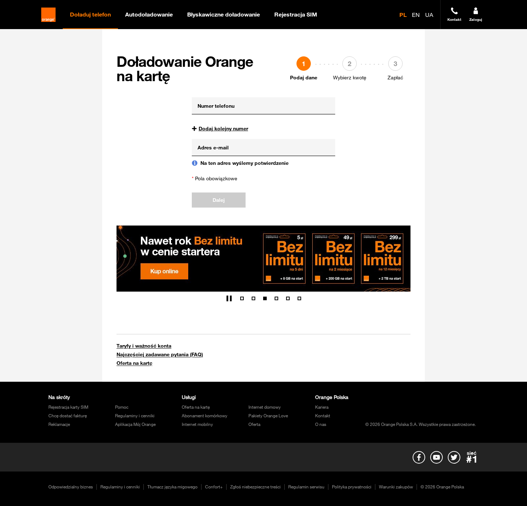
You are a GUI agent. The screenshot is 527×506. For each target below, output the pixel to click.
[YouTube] (436, 457)
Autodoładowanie (149, 14)
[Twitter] (454, 457)
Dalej (219, 200)
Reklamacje (59, 424)
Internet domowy (264, 406)
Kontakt (322, 415)
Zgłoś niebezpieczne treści (255, 486)
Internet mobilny (197, 424)
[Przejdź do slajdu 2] (253, 298)
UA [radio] (429, 14)
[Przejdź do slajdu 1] (242, 298)
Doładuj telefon (90, 14)
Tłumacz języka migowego (172, 486)
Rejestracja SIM (295, 14)
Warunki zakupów (396, 486)
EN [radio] (416, 14)
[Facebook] (419, 457)
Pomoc (121, 406)
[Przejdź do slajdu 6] (299, 298)
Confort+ (214, 486)
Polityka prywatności (351, 486)
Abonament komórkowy (204, 415)
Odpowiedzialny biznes (70, 486)
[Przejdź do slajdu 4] (276, 298)
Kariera (321, 406)
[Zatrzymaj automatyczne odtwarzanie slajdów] (229, 298)
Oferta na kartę (134, 363)
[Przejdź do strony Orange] (48, 15)
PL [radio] (403, 14)
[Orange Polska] (471, 457)
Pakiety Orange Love (268, 415)
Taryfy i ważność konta (144, 346)
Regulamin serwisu (306, 486)
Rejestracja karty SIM (68, 406)
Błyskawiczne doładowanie (223, 14)
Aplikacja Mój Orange (135, 424)
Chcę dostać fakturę (67, 415)
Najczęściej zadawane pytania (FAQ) (160, 354)
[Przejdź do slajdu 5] (288, 298)
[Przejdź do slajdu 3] (265, 298)
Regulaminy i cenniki (135, 415)
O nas (320, 424)
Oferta (254, 424)
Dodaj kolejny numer (223, 128)
